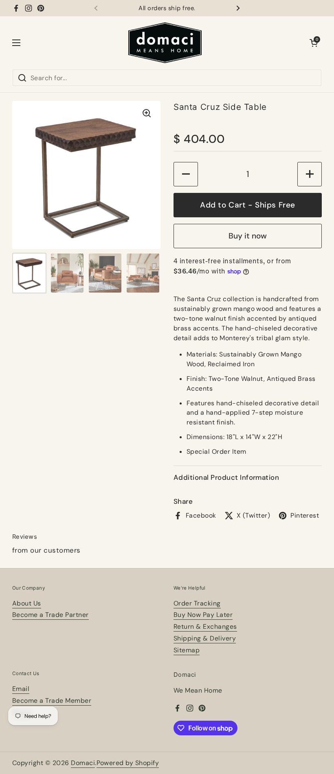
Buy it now (248, 236)
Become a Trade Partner (50, 614)
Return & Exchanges (205, 626)
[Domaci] (165, 42)
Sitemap (187, 650)
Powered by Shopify (128, 763)
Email (20, 688)
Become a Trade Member (51, 700)
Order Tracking (197, 603)
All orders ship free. (166, 8)
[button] (313, 43)
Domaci (83, 763)
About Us (26, 603)
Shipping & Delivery (205, 638)
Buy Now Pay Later (203, 614)
